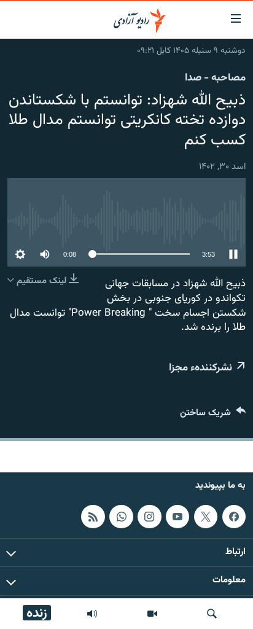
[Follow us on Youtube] (177, 516)
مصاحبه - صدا (215, 78)
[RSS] (92, 516)
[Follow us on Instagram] (149, 516)
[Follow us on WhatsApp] (121, 516)
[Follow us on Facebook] (234, 516)
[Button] (213, 416)
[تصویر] (152, 613)
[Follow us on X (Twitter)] (205, 516)
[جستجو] (211, 613)
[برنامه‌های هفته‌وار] (92, 613)
